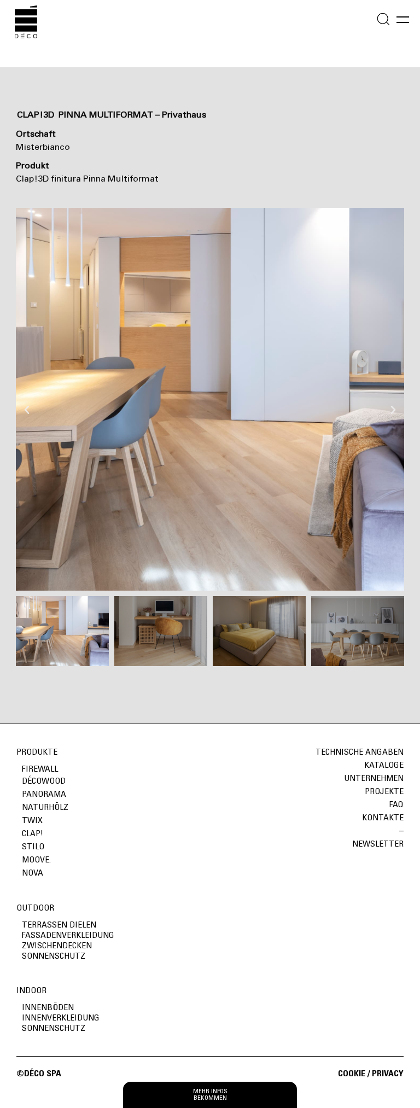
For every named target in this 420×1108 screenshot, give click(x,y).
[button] (26, 399)
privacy (388, 1074)
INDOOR (31, 991)
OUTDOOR (35, 908)
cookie (353, 1074)
